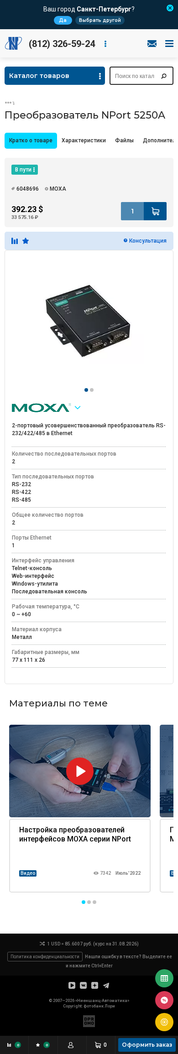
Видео (28, 873)
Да (63, 20)
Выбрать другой (100, 20)
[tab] (31, 141)
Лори (110, 1006)
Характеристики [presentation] (84, 140)
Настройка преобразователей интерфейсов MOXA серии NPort (75, 834)
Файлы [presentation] (124, 140)
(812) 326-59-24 (62, 43)
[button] (83, 902)
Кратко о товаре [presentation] (30, 140)
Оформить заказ (147, 1044)
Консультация (148, 241)
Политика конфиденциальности (44, 956)
